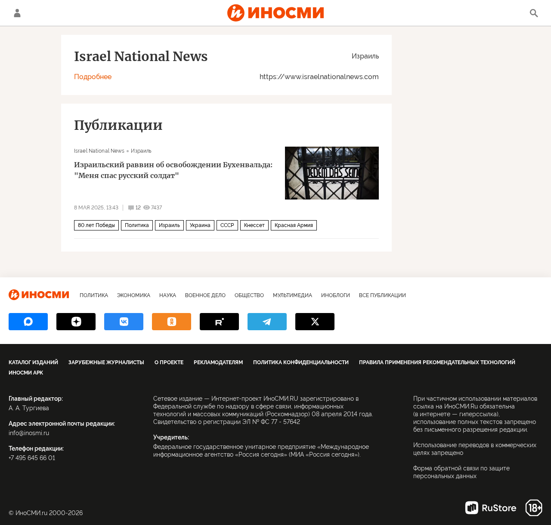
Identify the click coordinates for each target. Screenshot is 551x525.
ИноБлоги (335, 295)
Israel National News (99, 151)
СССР (227, 225)
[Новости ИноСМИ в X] (314, 321)
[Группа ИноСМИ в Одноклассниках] (171, 321)
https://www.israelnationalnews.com (319, 77)
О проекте (169, 362)
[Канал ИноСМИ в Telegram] (267, 321)
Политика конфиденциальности (301, 362)
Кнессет (254, 225)
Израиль (365, 56)
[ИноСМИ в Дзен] (76, 321)
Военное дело (205, 295)
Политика (137, 225)
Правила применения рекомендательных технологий (437, 362)
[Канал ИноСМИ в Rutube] (219, 321)
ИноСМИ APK (26, 373)
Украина (200, 225)
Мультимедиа (292, 295)
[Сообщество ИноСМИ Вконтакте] (123, 321)
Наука (167, 295)
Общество (249, 295)
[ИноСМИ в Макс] (28, 321)
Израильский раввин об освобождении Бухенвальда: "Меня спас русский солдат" (173, 170)
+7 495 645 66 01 (32, 457)
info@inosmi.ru (29, 433)
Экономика (133, 295)
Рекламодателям (218, 362)
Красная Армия (294, 225)
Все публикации (382, 295)
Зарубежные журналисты (106, 362)
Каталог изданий (33, 362)
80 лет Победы (96, 225)
